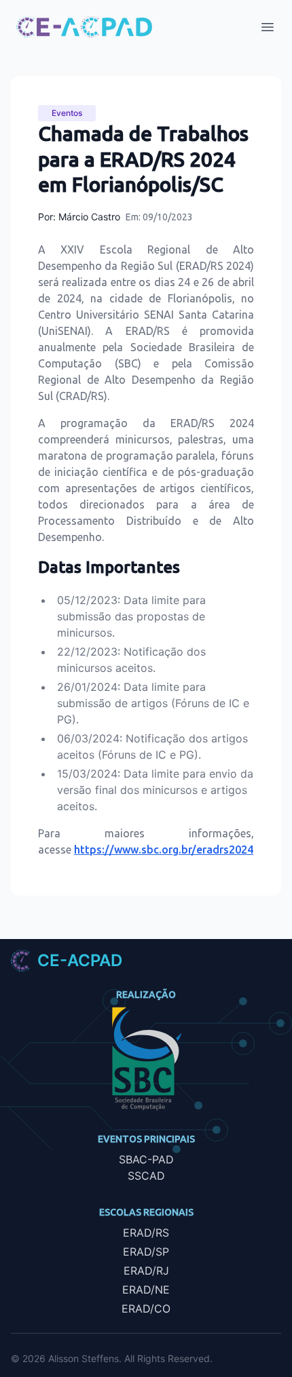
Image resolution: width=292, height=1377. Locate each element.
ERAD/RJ (146, 1270)
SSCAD (146, 1175)
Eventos (67, 113)
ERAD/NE (146, 1289)
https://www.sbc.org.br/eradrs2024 (163, 849)
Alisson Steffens (83, 1358)
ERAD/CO (146, 1308)
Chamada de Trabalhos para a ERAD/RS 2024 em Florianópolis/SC (143, 159)
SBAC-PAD (146, 1159)
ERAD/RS (146, 1232)
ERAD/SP (146, 1251)
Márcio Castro (89, 216)
